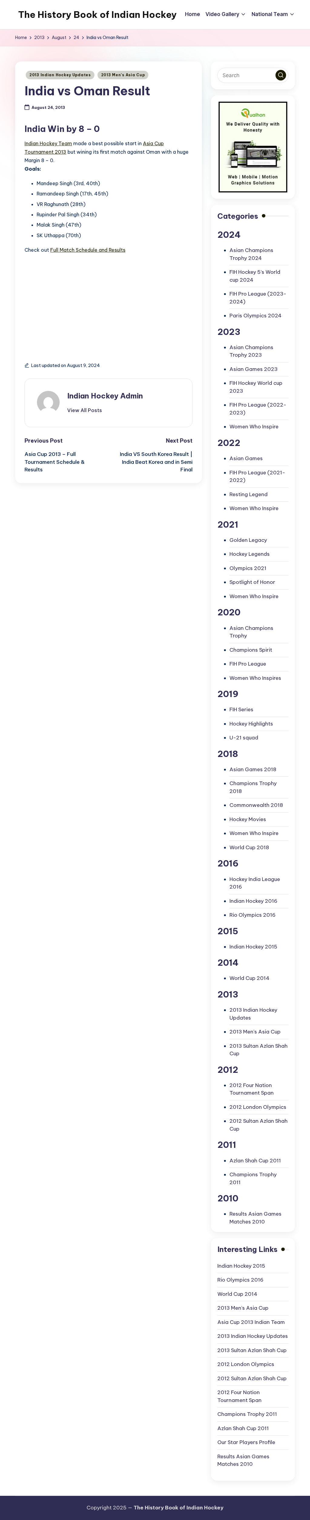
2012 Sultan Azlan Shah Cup (252, 1378)
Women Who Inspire (254, 426)
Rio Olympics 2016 (252, 915)
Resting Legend (248, 494)
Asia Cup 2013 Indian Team (251, 1322)
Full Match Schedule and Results (87, 250)
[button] (84, 410)
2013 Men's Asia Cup (123, 75)
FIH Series (241, 709)
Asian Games (246, 458)
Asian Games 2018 (252, 769)
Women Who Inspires (255, 678)
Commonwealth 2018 (256, 805)
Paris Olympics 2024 (255, 315)
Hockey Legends (249, 554)
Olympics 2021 (247, 568)
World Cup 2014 (249, 978)
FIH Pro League (247, 663)
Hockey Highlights (251, 723)
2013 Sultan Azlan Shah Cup (252, 1350)
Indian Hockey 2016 (253, 901)
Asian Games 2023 (253, 369)
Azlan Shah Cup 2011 (255, 1160)
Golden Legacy (248, 540)
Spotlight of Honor (252, 582)
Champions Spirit (250, 650)
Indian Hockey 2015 (253, 946)
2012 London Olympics (257, 1107)
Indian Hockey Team (48, 143)
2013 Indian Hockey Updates (60, 75)
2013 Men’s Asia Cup (243, 1308)
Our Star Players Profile (246, 1442)
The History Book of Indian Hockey (97, 14)
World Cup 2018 (249, 847)
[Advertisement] (62, 305)
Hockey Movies (247, 819)
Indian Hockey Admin (105, 395)
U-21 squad (243, 737)
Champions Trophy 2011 (247, 1414)
